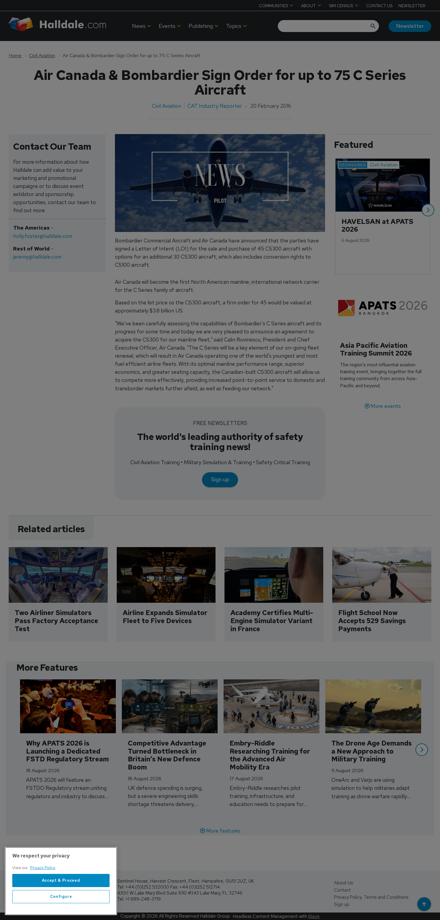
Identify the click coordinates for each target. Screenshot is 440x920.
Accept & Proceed (61, 880)
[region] (61, 881)
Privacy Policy (42, 867)
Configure (61, 896)
